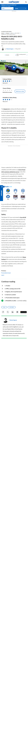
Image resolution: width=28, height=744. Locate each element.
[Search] (26, 2)
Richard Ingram (10, 48)
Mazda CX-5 (6, 109)
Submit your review (20, 91)
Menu (2, 2)
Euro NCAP (23, 217)
